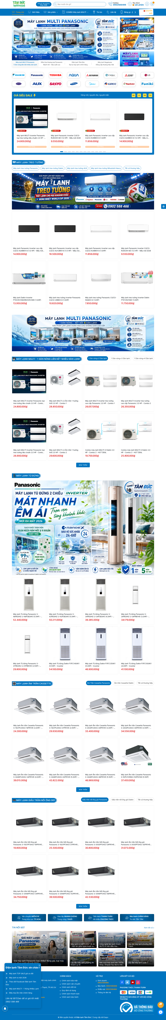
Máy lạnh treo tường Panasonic (25, 168)
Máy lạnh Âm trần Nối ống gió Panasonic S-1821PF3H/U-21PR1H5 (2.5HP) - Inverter (63, 843)
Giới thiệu (35, 12)
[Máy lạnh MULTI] (65, 38)
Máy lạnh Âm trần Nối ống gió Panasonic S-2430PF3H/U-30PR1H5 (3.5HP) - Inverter (135, 843)
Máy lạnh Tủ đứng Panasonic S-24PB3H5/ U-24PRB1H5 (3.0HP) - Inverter (134, 615)
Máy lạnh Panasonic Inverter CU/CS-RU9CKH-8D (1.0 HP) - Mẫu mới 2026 (66, 136)
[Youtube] (133, 982)
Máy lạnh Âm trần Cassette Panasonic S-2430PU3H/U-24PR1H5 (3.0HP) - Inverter (100, 726)
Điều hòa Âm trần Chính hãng (20, 993)
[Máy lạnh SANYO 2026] (55, 84)
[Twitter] (127, 982)
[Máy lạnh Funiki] (147, 84)
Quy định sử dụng (69, 990)
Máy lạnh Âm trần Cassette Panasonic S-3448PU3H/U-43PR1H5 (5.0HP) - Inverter (64, 776)
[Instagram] (138, 982)
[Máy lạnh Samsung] (74, 84)
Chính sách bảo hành (70, 997)
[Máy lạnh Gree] (110, 84)
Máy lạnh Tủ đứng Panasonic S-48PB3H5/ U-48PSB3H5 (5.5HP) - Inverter (27, 615)
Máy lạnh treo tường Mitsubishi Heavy (106, 168)
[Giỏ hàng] (152, 4)
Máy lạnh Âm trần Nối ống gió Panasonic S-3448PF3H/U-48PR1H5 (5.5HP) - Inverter (99, 892)
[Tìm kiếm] (55, 4)
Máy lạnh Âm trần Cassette (33, 683)
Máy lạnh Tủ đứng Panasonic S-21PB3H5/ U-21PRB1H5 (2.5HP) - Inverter (26, 664)
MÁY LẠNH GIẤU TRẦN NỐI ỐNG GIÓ (35, 800)
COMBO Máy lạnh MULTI (76, 12)
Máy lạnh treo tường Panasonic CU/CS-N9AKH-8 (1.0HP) (100, 298)
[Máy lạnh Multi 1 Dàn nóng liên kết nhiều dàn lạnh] (83, 333)
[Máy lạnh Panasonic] (37, 75)
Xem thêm (83, 465)
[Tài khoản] (147, 4)
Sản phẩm (51, 12)
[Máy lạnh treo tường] (83, 191)
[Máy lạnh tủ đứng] (83, 527)
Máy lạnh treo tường (29, 162)
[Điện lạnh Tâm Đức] (23, 4)
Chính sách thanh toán (70, 994)
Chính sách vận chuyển (71, 984)
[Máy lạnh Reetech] (18, 84)
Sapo (106, 1017)
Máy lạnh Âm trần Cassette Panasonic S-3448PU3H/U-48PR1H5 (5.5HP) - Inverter (100, 776)
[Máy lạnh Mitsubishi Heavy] (92, 75)
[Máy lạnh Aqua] (74, 75)
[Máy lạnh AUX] (37, 84)
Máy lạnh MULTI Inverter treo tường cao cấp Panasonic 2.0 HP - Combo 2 (136, 402)
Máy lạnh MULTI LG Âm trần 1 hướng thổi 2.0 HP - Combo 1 (63, 402)
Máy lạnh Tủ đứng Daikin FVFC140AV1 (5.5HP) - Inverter (64, 664)
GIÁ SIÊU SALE (23, 95)
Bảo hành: (107, 986)
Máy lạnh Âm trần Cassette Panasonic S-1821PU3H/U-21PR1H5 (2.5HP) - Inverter (64, 726)
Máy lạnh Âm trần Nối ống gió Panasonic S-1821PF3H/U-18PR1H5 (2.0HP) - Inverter (27, 843)
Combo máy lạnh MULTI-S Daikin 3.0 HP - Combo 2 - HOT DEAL (135, 451)
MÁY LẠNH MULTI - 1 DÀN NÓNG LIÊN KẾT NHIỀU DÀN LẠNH (48, 359)
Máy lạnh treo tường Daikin (52, 168)
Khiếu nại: (107, 989)
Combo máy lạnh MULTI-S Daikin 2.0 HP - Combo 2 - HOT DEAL (99, 451)
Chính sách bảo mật (70, 980)
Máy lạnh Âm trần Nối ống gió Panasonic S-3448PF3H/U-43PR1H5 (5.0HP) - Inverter (64, 892)
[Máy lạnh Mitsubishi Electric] (129, 75)
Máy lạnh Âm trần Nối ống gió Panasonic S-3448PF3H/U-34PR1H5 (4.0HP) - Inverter (28, 892)
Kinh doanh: (103, 981)
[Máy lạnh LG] (147, 75)
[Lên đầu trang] (161, 998)
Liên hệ (113, 12)
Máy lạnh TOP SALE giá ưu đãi (21, 973)
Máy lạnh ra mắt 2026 (17, 978)
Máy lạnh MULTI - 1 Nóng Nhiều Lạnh (24, 989)
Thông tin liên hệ (104, 992)
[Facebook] (122, 982)
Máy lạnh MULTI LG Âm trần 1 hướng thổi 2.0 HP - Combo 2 (63, 451)
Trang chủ (19, 12)
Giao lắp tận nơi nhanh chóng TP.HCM (85, 95)
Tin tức (99, 12)
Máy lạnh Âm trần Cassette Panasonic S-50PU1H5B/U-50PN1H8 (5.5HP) (136, 776)
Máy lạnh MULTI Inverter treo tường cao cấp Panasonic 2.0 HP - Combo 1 (100, 402)
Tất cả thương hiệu (132, 168)
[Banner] (137, 25)
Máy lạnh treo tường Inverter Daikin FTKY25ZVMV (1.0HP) (135, 298)
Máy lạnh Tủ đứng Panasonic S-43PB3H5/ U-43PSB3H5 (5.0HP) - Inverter (63, 615)
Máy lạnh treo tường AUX (77, 168)
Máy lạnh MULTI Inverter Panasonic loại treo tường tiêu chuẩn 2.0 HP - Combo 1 (31, 136)
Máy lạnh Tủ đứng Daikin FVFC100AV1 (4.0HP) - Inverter (136, 664)
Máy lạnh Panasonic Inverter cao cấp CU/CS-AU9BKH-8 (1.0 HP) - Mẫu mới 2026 (134, 136)
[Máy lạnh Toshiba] (55, 75)
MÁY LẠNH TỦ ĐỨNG (27, 475)
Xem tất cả (148, 928)
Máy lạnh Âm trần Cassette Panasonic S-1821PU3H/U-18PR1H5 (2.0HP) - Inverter (28, 726)
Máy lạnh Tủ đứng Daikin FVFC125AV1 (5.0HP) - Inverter (100, 664)
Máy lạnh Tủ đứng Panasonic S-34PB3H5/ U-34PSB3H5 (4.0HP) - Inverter (99, 615)
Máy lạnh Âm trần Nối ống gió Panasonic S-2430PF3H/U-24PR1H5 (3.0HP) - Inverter (99, 843)
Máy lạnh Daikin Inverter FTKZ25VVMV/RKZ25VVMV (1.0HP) (27, 298)
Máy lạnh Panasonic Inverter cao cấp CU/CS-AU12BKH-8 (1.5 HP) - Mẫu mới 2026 (64, 249)
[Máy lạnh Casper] (110, 75)
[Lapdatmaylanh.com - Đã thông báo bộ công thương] (137, 1007)
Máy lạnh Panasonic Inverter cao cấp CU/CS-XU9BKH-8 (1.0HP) (100, 136)
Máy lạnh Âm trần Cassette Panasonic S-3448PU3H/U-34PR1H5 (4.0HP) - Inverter (28, 776)
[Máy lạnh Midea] (92, 84)
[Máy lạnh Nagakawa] (129, 84)
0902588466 (119, 5)
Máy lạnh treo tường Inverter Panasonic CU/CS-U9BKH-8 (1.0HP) (64, 298)
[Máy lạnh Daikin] (18, 75)
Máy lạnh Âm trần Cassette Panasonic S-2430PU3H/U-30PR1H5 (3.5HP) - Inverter (136, 726)
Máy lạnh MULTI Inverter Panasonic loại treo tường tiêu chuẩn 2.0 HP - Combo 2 (29, 451)
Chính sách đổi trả (69, 987)
